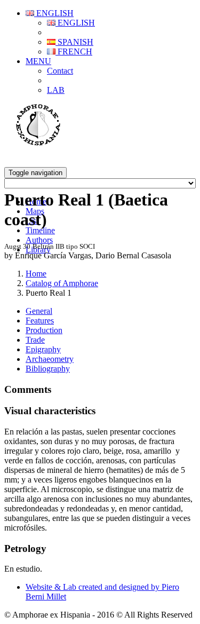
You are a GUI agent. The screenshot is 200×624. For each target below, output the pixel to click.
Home (36, 273)
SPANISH (74, 41)
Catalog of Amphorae (62, 283)
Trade (35, 339)
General (39, 310)
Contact (60, 70)
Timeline (40, 230)
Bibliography (48, 368)
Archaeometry (50, 359)
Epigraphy (43, 349)
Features (40, 320)
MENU (38, 61)
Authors (39, 239)
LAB (56, 89)
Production (44, 330)
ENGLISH (54, 13)
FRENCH (73, 51)
